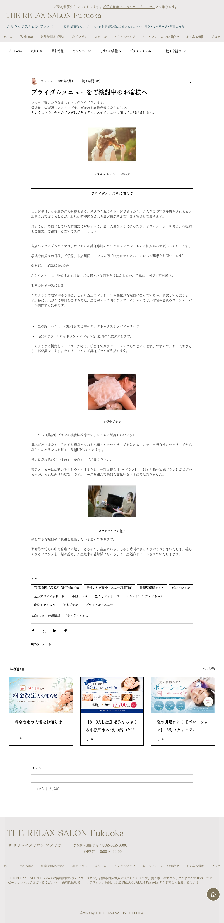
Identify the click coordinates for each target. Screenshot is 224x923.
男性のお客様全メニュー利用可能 (109, 587)
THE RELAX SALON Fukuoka (53, 15)
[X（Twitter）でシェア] (44, 631)
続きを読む (173, 51)
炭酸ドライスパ (44, 604)
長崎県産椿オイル (152, 587)
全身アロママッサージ (49, 596)
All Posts (15, 51)
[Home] (213, 894)
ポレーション (181, 587)
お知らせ (36, 51)
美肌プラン (70, 604)
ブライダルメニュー (143, 51)
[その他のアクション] (190, 81)
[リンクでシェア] (65, 631)
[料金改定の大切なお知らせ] (41, 695)
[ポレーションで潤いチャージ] (183, 695)
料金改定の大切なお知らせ (38, 722)
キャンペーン (81, 51)
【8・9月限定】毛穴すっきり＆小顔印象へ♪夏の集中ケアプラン (111, 727)
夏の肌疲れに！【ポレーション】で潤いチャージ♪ (182, 726)
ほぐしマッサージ (107, 596)
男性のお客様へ (110, 51)
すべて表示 (207, 668)
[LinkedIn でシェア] (54, 631)
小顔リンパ (79, 596)
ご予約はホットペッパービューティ (129, 7)
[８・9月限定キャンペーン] (112, 695)
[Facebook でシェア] (33, 631)
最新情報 (57, 51)
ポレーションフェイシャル (145, 596)
